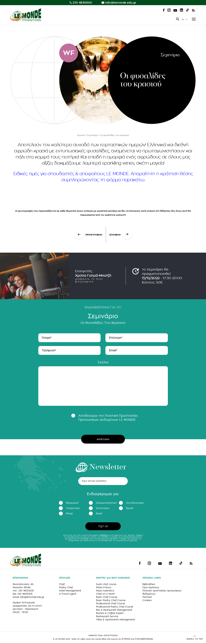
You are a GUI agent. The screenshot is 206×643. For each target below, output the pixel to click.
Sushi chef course (106, 584)
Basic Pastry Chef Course (111, 600)
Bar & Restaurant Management (114, 610)
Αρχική (80, 135)
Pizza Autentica (105, 590)
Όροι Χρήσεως (150, 587)
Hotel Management (70, 590)
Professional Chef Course (110, 603)
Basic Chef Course (106, 597)
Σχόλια (103, 362)
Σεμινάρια (92, 135)
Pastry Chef (66, 587)
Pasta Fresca (103, 587)
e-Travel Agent (67, 594)
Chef (62, 584)
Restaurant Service (107, 616)
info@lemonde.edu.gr (120, 2)
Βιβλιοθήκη (148, 584)
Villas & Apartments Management (115, 619)
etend (126, 639)
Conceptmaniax (144, 639)
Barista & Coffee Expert (110, 613)
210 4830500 (82, 2)
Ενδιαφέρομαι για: (103, 494)
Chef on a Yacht (105, 594)
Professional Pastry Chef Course (114, 607)
